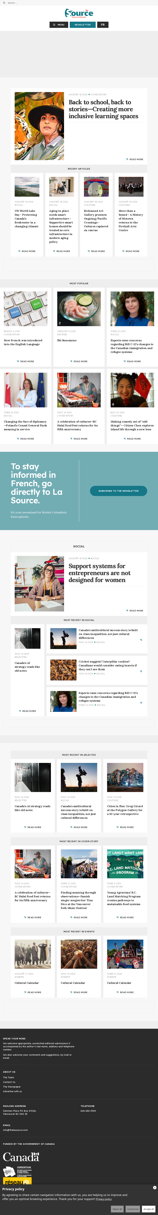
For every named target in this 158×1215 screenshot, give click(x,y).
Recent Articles (79, 168)
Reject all (117, 1209)
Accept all (149, 1209)
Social (79, 546)
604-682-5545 (88, 1110)
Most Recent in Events (79, 931)
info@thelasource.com (15, 1130)
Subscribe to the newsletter (119, 491)
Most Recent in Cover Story (79, 841)
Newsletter (83, 24)
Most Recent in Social (79, 620)
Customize (132, 1209)
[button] (59, 25)
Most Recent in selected (79, 754)
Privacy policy (104, 1199)
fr (103, 24)
